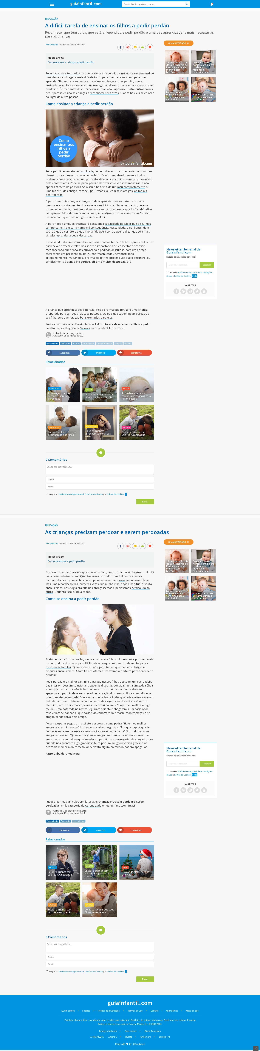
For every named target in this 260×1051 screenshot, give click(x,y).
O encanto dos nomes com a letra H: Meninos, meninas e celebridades (203, 67)
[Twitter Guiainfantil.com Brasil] (197, 291)
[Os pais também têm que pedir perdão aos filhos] (63, 439)
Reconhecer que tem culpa (63, 73)
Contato (155, 1010)
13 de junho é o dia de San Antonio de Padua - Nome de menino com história (177, 67)
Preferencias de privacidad (71, 494)
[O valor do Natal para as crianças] (136, 878)
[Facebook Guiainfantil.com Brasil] (176, 291)
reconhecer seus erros (104, 93)
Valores (85, 328)
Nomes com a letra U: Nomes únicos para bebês (204, 97)
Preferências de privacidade (190, 272)
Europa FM (164, 1036)
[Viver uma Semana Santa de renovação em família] (99, 401)
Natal (125, 867)
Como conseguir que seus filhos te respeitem (99, 911)
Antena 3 (112, 1036)
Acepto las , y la (86, 494)
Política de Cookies (115, 494)
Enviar (145, 501)
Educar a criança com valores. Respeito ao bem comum (99, 873)
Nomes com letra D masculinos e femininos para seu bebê (176, 96)
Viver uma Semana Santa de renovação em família (99, 396)
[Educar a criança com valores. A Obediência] (63, 878)
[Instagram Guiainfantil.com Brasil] (190, 291)
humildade (86, 171)
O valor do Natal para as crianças (135, 873)
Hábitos (128, 343)
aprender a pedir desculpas (74, 235)
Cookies (86, 1010)
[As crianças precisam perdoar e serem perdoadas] (63, 401)
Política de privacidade (109, 1010)
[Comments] (150, 47)
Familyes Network (108, 1031)
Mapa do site (192, 1010)
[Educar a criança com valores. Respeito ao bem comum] (99, 878)
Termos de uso (135, 1010)
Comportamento (104, 343)
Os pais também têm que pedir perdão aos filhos (62, 433)
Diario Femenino (153, 1031)
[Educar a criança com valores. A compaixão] (136, 439)
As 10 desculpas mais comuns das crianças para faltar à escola (136, 396)
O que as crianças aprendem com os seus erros (98, 433)
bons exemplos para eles (96, 317)
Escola (126, 389)
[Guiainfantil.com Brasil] (86, 5)
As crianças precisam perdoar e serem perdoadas (59, 396)
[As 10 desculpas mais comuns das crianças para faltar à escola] (136, 401)
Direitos (118, 343)
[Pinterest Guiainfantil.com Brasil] (183, 291)
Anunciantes (172, 1010)
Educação (51, 18)
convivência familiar (58, 667)
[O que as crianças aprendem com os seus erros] (99, 439)
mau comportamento (131, 187)
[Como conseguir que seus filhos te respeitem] (99, 916)
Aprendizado (88, 343)
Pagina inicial (52, 343)
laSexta (128, 1036)
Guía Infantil (130, 1031)
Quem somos (68, 1010)
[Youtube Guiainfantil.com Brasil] (204, 291)
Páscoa (89, 390)
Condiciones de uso (94, 494)
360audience (139, 1044)
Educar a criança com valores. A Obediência (60, 873)
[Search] (186, 4)
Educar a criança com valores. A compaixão (133, 433)
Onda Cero (145, 1036)
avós (122, 580)
